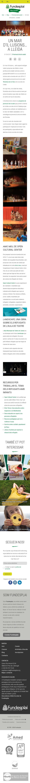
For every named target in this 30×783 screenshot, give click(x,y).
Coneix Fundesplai (11, 635)
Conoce (4, 649)
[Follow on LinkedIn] (20, 582)
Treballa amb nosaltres (8, 722)
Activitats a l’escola (21, 649)
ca (7, 1)
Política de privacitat (7, 719)
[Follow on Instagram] (15, 582)
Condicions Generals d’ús (14, 716)
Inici (3, 15)
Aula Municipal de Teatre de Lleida (14, 331)
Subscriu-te (7, 574)
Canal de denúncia (21, 722)
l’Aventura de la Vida (9, 82)
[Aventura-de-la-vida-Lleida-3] (15, 241)
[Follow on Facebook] (10, 582)
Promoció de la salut (17, 15)
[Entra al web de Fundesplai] (15, 710)
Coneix (17, 646)
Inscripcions (19, 652)
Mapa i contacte (7, 673)
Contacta (5, 655)
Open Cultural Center (9, 283)
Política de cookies (20, 719)
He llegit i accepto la (13, 567)
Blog (8, 15)
